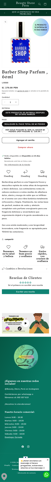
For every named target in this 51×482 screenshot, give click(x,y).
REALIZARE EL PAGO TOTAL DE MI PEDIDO (25, 124)
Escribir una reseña (25, 291)
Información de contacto (27, 473)
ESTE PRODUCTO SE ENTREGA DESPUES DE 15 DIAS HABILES (25, 113)
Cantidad (6, 97)
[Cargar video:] (25, 323)
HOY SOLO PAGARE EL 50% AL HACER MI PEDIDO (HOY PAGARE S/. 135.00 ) (25, 131)
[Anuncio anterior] (4, 13)
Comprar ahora (25, 147)
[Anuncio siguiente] (46, 13)
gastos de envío (23, 91)
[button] (5, 4)
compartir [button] (9, 239)
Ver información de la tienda (17, 164)
